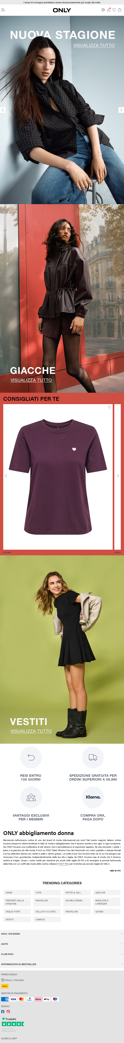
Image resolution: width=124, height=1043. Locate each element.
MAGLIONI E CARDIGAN (101, 902)
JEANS (9, 892)
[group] (58, 479)
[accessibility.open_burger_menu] (3, 10)
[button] (58, 477)
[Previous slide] (2, 110)
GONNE (99, 911)
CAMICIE (40, 919)
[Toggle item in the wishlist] (109, 407)
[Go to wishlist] (114, 10)
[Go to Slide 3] (67, 199)
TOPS (38, 892)
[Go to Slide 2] (62, 199)
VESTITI (10, 919)
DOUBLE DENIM (74, 900)
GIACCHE (100, 892)
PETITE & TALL (73, 892)
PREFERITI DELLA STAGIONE (15, 902)
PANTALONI (42, 900)
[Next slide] (121, 110)
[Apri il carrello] (119, 10)
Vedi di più (115, 870)
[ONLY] (62, 11)
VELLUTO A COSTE (46, 911)
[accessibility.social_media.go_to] (2, 1012)
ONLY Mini (63, 863)
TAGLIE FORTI (13, 911)
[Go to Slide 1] (56, 199)
